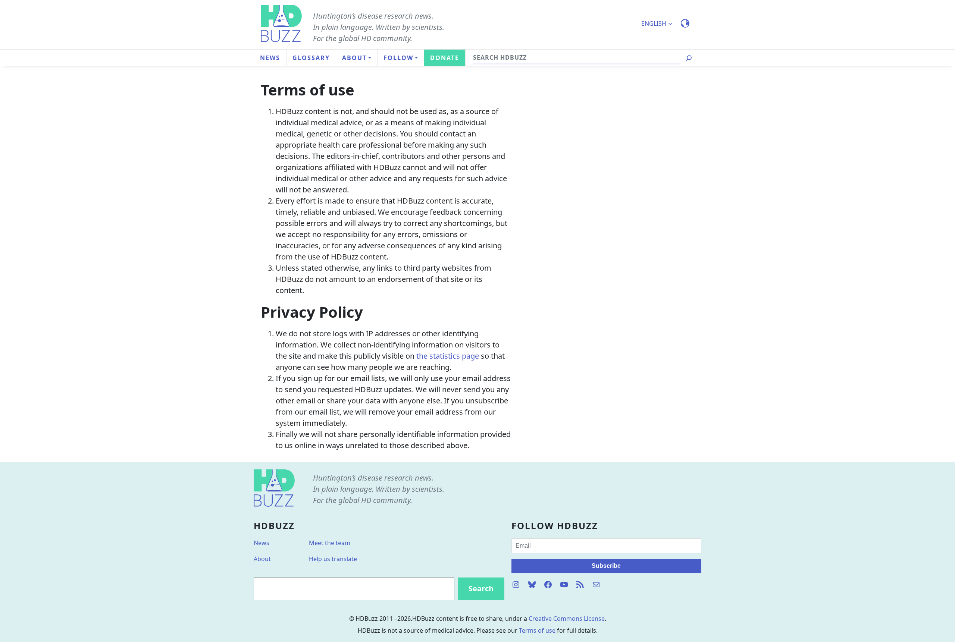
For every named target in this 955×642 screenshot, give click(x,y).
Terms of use (537, 630)
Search (481, 588)
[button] (660, 23)
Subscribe (606, 566)
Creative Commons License (567, 618)
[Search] (688, 58)
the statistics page (447, 356)
